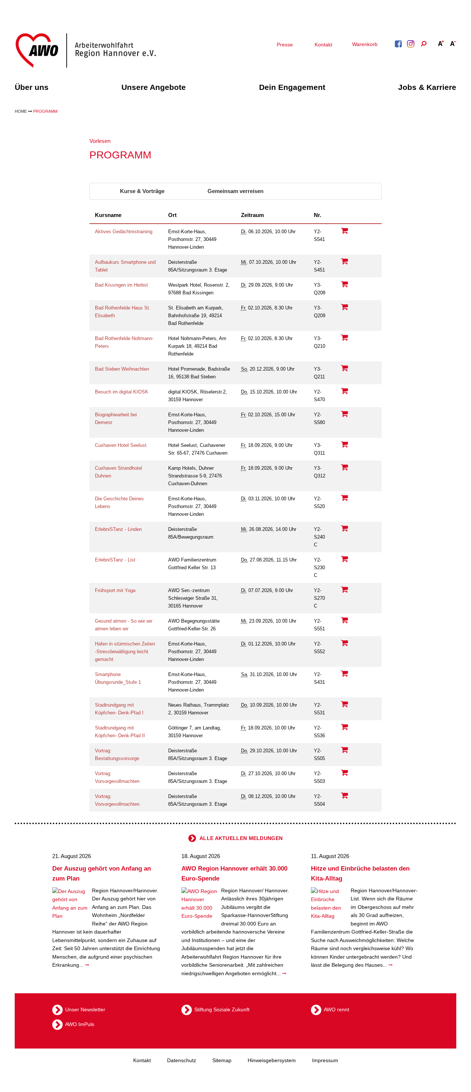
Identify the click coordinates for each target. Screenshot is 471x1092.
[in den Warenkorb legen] (344, 231)
